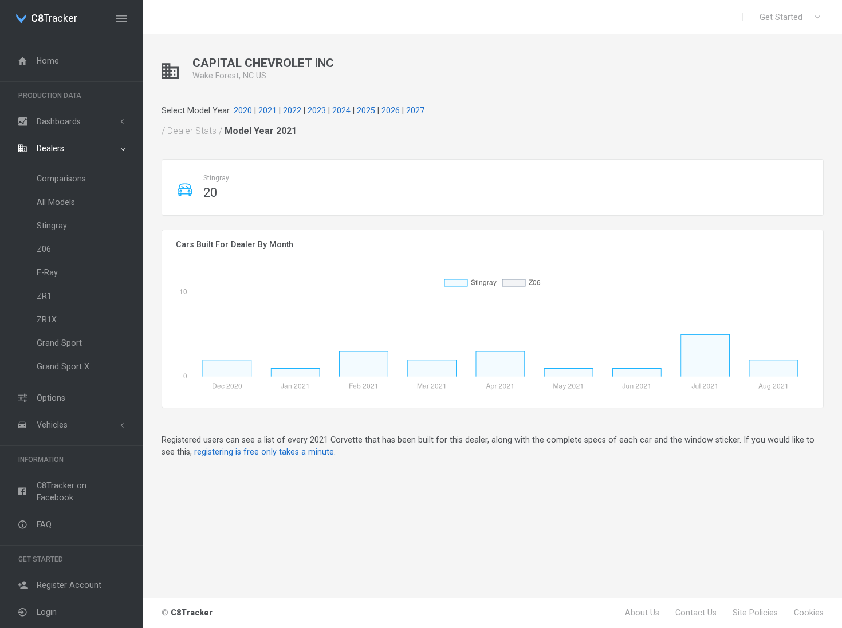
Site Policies (755, 612)
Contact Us (696, 612)
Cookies (809, 612)
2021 (267, 110)
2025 (366, 110)
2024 (341, 110)
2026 (390, 110)
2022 (292, 110)
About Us (642, 612)
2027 (415, 110)
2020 (243, 110)
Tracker (54, 19)
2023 (317, 110)
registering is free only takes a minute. (265, 451)
